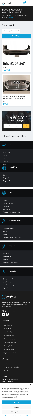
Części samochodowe (17, 15)
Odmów (16, 407)
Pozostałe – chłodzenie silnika (12, 212)
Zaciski (5, 234)
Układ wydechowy (8, 282)
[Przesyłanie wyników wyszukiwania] (26, 126)
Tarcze (5, 231)
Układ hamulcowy (15, 220)
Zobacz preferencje (16, 412)
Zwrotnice (6, 253)
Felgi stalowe (7, 178)
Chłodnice (6, 206)
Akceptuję (16, 402)
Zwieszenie (12, 246)
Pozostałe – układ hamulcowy (12, 237)
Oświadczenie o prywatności (21, 415)
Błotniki (5, 161)
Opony (5, 175)
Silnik (10, 192)
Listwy (5, 158)
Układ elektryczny (8, 285)
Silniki (5, 200)
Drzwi (5, 164)
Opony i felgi (13, 167)
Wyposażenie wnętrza (10, 288)
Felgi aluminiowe (8, 181)
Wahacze (6, 259)
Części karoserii (8, 325)
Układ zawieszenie (9, 339)
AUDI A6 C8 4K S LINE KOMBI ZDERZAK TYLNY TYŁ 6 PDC (14, 63)
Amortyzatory (7, 256)
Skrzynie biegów (8, 203)
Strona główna (6, 15)
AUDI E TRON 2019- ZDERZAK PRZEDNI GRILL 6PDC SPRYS (14, 97)
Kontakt (6, 370)
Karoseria (12, 145)
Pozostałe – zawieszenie (10, 262)
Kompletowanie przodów (11, 367)
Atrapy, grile (6, 152)
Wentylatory (6, 209)
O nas (5, 363)
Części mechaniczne (9, 279)
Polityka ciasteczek (9, 415)
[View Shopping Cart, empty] (24, 3)
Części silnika (8, 332)
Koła (4, 184)
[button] (30, 385)
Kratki (5, 155)
